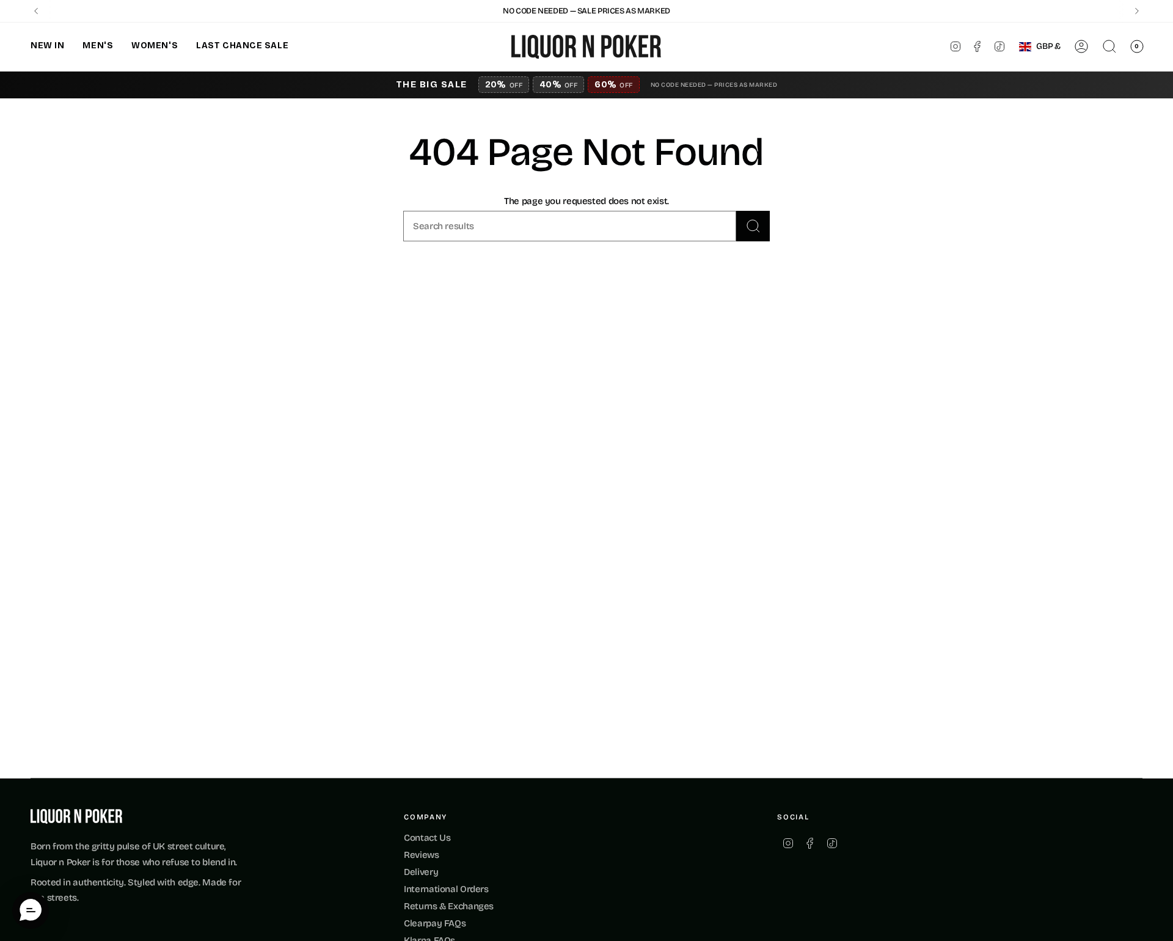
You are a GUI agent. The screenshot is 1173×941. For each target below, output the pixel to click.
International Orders (446, 889)
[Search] (753, 226)
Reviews (421, 854)
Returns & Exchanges (449, 906)
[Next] (1136, 10)
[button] (47, 47)
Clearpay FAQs (435, 923)
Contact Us (427, 837)
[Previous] (36, 10)
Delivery (421, 871)
